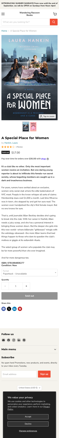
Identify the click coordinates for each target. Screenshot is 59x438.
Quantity (5, 280)
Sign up (44, 374)
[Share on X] (9, 309)
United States (28, 387)
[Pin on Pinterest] (20, 309)
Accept (28, 416)
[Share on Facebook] (3, 309)
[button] (25, 127)
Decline (28, 423)
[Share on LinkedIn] (14, 309)
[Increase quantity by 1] (26, 286)
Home (4, 31)
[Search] (54, 22)
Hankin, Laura (11, 142)
